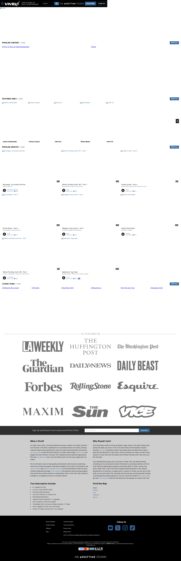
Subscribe (144, 430)
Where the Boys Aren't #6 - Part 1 (15, 272)
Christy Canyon (34, 141)
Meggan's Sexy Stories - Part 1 (73, 228)
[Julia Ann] (67, 121)
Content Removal (90, 545)
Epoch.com (56, 543)
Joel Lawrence (16, 230)
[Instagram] (125, 528)
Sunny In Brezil (35, 469)
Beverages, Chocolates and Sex (14, 184)
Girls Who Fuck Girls (12, 189)
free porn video (144, 476)
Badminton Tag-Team (70, 272)
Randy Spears (77, 230)
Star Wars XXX (41, 457)
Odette (130, 230)
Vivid (67, 189)
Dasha (81, 186)
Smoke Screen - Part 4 (129, 184)
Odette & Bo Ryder (128, 228)
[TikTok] (132, 528)
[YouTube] (110, 528)
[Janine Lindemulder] (15, 121)
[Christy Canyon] (41, 121)
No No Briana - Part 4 (10, 228)
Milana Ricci (75, 274)
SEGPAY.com (110, 543)
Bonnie (5, 186)
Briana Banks (85, 141)
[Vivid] (53, 8)
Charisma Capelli (67, 230)
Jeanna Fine (25, 274)
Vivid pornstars (35, 452)
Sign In (101, 3)
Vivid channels (56, 471)
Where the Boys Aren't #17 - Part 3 (74, 184)
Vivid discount (104, 478)
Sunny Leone (80, 452)
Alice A (10, 186)
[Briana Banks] (92, 121)
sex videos (102, 450)
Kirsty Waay (125, 186)
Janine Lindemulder (10, 141)
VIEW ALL (174, 43)
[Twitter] (117, 528)
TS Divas (128, 233)
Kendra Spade (84, 274)
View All (174, 99)
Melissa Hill (132, 186)
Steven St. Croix (142, 186)
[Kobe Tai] (118, 121)
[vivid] (12, 3)
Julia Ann (58, 141)
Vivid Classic (10, 277)
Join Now (90, 3)
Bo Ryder (124, 230)
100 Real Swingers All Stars (53, 469)
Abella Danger (66, 274)
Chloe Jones (74, 186)
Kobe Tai (110, 141)
